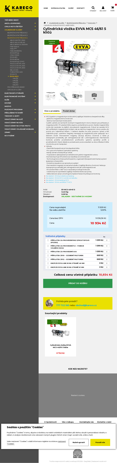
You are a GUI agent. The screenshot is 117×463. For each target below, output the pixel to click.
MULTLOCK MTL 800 (17, 68)
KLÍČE (7, 100)
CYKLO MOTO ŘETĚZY (14, 26)
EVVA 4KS (13, 57)
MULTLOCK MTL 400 (17, 63)
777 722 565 (62, 305)
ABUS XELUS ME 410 (17, 42)
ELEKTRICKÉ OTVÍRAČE (14, 93)
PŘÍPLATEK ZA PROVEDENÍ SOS (64, 251)
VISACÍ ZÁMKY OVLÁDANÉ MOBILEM (19, 129)
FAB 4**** (13, 49)
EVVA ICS (13, 74)
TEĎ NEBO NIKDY (12, 20)
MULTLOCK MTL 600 (17, 66)
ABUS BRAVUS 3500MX (19, 44)
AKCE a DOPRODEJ (12, 23)
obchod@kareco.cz (86, 305)
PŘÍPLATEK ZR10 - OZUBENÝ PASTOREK (67, 255)
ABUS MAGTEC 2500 (17, 40)
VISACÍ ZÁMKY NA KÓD (14, 122)
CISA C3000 (14, 55)
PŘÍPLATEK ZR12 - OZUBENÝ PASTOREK (67, 259)
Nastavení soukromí (99, 461)
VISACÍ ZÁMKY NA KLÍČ (14, 119)
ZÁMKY (7, 132)
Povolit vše (100, 442)
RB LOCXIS (14, 70)
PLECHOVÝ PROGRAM (13, 109)
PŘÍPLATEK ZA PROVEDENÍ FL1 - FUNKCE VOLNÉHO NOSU (67, 247)
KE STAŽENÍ (9, 136)
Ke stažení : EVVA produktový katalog (60, 176)
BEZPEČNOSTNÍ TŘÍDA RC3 (17, 35)
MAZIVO (8, 106)
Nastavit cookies (78, 395)
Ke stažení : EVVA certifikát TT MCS (59, 182)
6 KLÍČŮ (15, 85)
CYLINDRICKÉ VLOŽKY (13, 30)
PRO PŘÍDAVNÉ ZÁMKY (16, 87)
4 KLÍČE (15, 80)
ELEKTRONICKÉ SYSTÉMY (15, 96)
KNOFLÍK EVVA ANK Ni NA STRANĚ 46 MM (67, 263)
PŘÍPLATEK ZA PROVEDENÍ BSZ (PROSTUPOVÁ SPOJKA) (70, 241)
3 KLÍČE (15, 78)
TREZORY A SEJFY (12, 116)
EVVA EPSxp (14, 53)
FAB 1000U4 (14, 47)
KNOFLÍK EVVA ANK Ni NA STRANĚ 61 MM (67, 267)
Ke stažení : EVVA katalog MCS (57, 180)
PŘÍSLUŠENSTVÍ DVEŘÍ (14, 113)
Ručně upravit (79, 442)
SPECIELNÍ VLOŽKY (14, 90)
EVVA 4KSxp (14, 59)
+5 (94, 99)
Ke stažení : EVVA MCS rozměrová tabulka (61, 178)
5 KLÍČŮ (15, 83)
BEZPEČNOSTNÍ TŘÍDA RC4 (17, 38)
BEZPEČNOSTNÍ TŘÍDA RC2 (17, 33)
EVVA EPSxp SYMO (17, 61)
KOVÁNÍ (8, 103)
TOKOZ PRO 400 (16, 72)
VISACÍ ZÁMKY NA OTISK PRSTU (17, 126)
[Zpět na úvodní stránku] (19, 8)
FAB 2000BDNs (16, 51)
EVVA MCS (14, 76)
